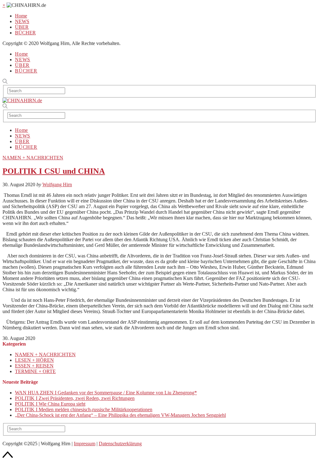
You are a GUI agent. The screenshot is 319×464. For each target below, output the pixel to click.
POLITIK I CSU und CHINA (53, 171)
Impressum (84, 443)
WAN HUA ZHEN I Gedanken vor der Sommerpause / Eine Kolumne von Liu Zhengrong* (106, 392)
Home (21, 15)
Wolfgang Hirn (57, 184)
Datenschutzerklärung (120, 443)
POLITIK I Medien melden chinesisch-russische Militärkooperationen (83, 409)
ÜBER (22, 27)
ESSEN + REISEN (34, 365)
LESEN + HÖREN (34, 360)
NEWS (22, 21)
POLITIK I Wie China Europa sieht (50, 404)
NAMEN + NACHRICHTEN (32, 157)
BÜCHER (25, 32)
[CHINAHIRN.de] (22, 100)
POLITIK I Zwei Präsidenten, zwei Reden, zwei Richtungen (75, 398)
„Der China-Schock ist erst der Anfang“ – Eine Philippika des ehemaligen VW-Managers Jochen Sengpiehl (120, 415)
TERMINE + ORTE (35, 371)
